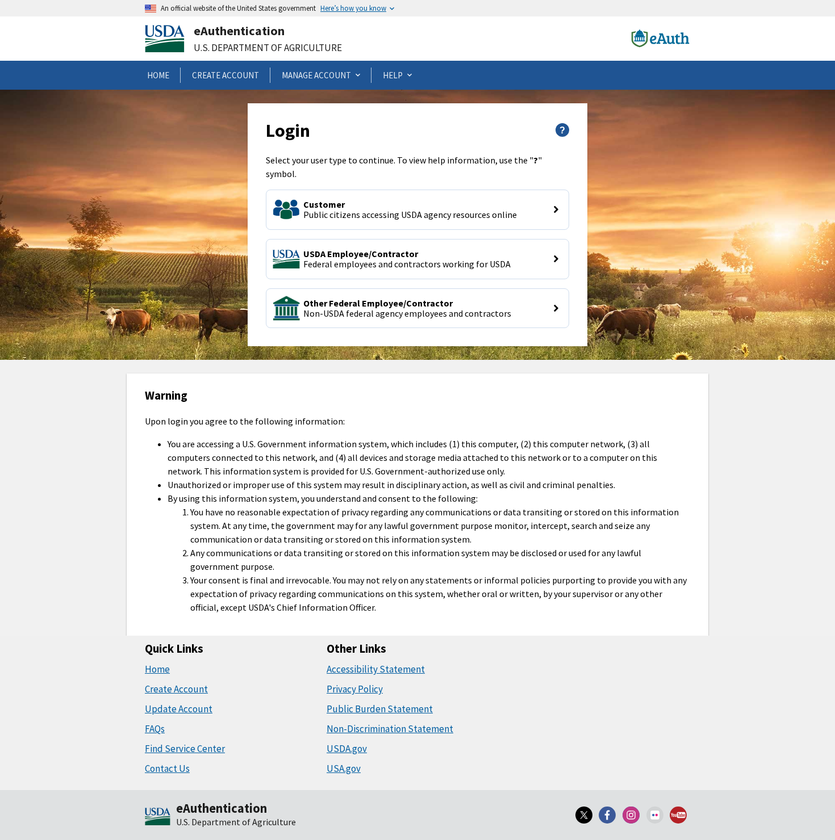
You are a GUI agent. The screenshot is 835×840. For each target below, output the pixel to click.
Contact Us (167, 768)
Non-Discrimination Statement (390, 729)
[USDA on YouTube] (678, 815)
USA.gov (344, 768)
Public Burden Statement (380, 709)
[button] (417, 210)
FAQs (155, 729)
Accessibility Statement (376, 669)
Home (157, 669)
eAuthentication (239, 31)
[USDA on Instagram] (631, 815)
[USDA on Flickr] (655, 815)
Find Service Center (185, 748)
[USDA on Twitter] (584, 815)
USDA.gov (347, 748)
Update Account (178, 709)
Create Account (176, 689)
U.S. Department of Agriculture (268, 47)
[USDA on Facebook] (608, 815)
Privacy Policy (355, 689)
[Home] (157, 817)
